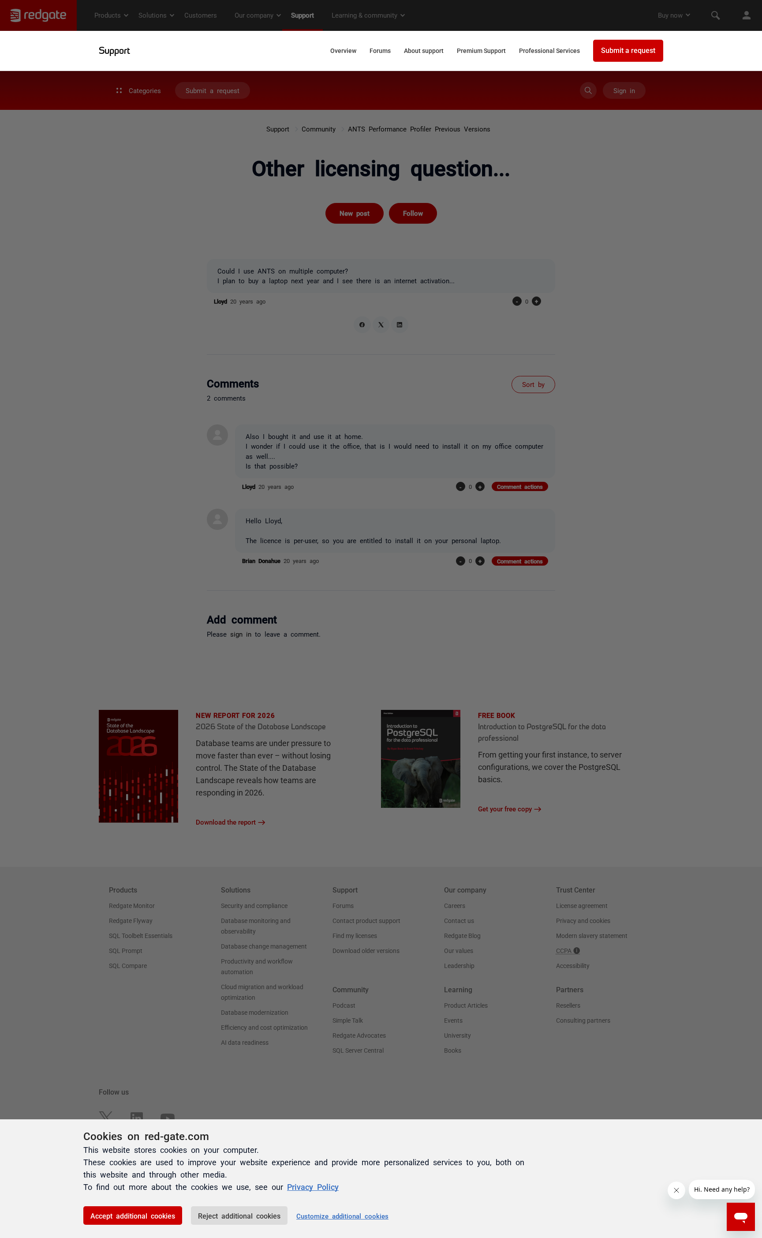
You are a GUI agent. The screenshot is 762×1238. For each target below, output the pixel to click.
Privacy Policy (313, 1186)
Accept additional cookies (132, 1215)
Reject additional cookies (239, 1215)
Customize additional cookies (342, 1215)
